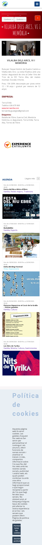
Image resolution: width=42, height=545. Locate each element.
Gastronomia (31, 348)
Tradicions (28, 191)
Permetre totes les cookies (17, 529)
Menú (37, 4)
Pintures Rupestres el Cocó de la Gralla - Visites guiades (21, 306)
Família (7, 191)
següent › (38, 178)
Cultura (14, 309)
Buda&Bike (8, 228)
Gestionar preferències (17, 540)
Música (14, 348)
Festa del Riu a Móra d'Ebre (15, 189)
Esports (14, 230)
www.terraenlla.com (10, 108)
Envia (37, 18)
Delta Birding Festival (13, 267)
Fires (6, 269)
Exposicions (14, 269)
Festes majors (17, 191)
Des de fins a (19, 186)
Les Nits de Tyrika (11, 346)
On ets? (20, 15)
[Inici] (10, 4)
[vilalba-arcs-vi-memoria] (21, 48)
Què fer (8, 15)
